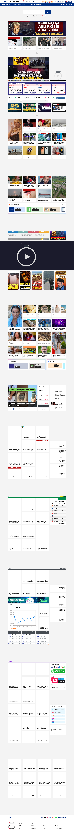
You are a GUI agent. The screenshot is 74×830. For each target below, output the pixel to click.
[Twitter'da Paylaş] (60, 732)
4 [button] (18, 409)
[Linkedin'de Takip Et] (59, 667)
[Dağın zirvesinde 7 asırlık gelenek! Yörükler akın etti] (54, 474)
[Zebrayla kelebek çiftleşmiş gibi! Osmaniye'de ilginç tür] (54, 444)
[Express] (51, 2)
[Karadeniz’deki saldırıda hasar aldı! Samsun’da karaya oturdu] (44, 193)
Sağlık (32, 823)
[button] (53, 1)
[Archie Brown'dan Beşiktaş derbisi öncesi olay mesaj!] (11, 80)
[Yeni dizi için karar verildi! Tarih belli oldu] (42, 667)
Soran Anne (56, 825)
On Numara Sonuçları (59, 721)
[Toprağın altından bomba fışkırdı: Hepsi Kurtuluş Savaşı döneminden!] (44, 336)
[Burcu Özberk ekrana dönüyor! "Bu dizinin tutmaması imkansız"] (59, 343)
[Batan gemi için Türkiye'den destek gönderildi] (37, 80)
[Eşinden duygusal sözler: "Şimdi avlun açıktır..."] (44, 180)
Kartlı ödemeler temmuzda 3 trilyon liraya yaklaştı (44, 796)
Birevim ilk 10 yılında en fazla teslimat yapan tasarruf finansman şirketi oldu (29, 770)
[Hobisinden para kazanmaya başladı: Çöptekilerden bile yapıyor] (59, 790)
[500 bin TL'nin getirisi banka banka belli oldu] (54, 596)
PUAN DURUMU (54, 499)
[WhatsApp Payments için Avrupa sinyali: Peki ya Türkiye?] (59, 763)
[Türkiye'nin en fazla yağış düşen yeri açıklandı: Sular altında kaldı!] (59, 187)
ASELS (38, 643)
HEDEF (23, 636)
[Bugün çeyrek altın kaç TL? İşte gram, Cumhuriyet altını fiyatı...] (44, 123)
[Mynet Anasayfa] (5, 1)
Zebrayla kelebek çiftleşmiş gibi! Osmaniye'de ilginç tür (62, 444)
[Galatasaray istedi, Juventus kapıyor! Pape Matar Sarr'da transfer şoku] (14, 457)
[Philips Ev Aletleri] (43, 2)
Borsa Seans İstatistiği (46, 822)
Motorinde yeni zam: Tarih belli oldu (62, 588)
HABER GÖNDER (64, 4)
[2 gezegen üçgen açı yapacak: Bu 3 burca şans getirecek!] (59, 323)
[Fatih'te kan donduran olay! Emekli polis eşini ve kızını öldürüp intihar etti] (34, 80)
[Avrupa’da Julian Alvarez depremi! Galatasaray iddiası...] (29, 180)
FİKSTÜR (62, 499)
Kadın (20, 828)
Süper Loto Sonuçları (59, 715)
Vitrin (32, 826)
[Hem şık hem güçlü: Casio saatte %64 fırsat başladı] (28, 444)
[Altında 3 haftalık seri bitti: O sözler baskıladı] (29, 309)
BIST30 (20, 604)
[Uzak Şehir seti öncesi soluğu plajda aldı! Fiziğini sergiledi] (15, 316)
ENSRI (23, 643)
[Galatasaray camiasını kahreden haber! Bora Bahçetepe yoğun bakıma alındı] (48, 80)
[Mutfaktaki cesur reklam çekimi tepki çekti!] (15, 130)
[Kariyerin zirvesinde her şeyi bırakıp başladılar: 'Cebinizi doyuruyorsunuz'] (44, 621)
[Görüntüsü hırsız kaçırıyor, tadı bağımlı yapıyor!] (42, 444)
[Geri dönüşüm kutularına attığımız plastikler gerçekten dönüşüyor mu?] (28, 430)
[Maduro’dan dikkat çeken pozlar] (33, 80)
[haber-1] (13, 280)
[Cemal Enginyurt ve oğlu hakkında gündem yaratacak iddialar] (40, 80)
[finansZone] (58, 235)
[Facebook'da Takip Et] (52, 667)
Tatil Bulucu (56, 826)
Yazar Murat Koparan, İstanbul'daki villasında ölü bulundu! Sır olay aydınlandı (62, 619)
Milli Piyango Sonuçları (59, 709)
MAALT (9, 639)
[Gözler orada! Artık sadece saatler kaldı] (14, 581)
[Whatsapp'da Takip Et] (64, 667)
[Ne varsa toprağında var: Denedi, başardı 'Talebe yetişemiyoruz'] (14, 790)
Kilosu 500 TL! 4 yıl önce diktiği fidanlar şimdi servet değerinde (14, 783)
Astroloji (32, 825)
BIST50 (15, 604)
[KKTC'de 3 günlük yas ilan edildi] (15, 80)
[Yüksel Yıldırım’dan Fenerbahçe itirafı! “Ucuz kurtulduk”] (42, 502)
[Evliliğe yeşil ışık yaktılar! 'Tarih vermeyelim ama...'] (42, 735)
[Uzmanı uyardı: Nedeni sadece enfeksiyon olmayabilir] (29, 193)
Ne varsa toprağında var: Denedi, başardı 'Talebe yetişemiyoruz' (13, 797)
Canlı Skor (64, 496)
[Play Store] (11, 822)
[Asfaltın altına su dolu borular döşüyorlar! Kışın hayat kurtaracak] (54, 452)
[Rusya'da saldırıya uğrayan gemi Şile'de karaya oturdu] (23, 80)
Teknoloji (32, 822)
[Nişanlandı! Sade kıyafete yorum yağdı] (15, 336)
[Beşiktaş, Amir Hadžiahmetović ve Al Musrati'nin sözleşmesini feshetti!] (22, 80)
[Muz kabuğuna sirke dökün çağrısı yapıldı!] (15, 180)
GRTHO (9, 641)
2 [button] (13, 409)
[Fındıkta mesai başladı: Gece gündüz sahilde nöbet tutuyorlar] (42, 588)
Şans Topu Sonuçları (59, 718)
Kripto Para (44, 828)
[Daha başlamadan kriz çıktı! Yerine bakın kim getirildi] (14, 437)
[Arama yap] (56, 1)
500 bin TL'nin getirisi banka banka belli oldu (62, 596)
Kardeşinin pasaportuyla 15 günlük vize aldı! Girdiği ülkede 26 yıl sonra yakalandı (62, 460)
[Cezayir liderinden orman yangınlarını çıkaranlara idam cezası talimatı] (9, 80)
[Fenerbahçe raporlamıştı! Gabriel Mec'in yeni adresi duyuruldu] (44, 323)
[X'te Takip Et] (45, 817)
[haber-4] (49, 280)
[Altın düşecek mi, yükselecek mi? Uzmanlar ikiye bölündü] (20, 80)
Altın (36, 604)
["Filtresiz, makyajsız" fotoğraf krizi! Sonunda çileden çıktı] (14, 708)
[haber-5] (60, 280)
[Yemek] (49, 2)
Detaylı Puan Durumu (62, 523)
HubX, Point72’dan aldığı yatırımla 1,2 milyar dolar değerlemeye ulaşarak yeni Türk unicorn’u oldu (14, 770)
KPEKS (23, 639)
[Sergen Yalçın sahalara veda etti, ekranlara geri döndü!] (28, 516)
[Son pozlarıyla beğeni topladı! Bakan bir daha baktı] (42, 721)
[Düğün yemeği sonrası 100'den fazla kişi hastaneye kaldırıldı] (12, 80)
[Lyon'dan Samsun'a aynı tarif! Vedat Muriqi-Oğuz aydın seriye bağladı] (28, 68)
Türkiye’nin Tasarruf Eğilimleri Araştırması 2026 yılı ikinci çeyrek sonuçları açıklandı (44, 783)
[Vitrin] (47, 2)
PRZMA (9, 636)
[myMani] (22, 1)
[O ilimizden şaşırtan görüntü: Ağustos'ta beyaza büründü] (59, 123)
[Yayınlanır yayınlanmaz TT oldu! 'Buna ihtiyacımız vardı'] (28, 735)
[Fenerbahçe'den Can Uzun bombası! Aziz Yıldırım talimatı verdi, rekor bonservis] (41, 80)
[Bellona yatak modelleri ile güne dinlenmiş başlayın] (29, 776)
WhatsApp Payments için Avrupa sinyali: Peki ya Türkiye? (59, 770)
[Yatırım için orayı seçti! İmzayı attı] (14, 728)
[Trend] (45, 2)
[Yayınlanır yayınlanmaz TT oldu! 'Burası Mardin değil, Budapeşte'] (42, 464)
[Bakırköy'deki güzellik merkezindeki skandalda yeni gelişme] (19, 80)
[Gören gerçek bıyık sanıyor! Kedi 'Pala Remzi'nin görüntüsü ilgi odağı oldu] (54, 467)
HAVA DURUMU (33, 4)
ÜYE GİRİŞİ (61, 1)
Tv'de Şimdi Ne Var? (55, 687)
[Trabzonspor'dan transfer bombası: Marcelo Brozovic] (28, 457)
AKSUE (23, 641)
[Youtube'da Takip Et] (62, 667)
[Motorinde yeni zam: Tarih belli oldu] (54, 588)
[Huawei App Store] (11, 828)
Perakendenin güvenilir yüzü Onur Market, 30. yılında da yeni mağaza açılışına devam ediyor (59, 784)
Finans (20, 825)
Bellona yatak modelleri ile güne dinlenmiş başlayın (29, 783)
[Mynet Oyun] (29, 107)
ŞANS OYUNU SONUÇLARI (56, 706)
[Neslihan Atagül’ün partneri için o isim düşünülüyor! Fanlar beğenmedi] (47, 80)
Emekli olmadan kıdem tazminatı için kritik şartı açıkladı (62, 603)
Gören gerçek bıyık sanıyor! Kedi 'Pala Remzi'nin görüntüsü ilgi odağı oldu (61, 468)
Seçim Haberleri (33, 828)
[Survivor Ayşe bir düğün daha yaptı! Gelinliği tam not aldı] (14, 674)
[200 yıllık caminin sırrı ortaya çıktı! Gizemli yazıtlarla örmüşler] (44, 309)
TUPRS (38, 641)
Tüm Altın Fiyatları (42, 406)
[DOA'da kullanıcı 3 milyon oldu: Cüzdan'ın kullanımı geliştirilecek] (44, 80)
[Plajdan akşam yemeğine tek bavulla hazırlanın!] (59, 309)
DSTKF (23, 638)
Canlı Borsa (64, 568)
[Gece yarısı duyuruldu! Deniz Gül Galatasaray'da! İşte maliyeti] (8, 80)
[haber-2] (25, 280)
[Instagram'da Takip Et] (57, 667)
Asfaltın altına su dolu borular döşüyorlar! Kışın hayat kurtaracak (62, 452)
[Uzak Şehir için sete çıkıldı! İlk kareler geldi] (28, 721)
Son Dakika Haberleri (22, 822)
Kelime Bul (56, 823)
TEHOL (38, 636)
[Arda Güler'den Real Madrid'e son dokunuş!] (28, 543)
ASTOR (38, 639)
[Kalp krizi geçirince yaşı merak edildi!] (29, 123)
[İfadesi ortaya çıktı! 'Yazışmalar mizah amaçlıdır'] (28, 681)
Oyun (55, 822)
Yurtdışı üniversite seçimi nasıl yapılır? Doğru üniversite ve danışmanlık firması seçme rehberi (29, 797)
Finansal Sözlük (45, 825)
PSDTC (9, 638)
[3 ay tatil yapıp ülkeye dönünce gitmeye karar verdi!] (14, 694)
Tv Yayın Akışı (53, 684)
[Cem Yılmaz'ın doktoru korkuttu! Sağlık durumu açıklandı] (44, 350)
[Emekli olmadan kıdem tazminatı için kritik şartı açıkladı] (15, 350)
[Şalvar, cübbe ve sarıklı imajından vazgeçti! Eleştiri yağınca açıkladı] (28, 694)
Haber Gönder (62, 817)
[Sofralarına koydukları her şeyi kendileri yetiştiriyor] (14, 471)
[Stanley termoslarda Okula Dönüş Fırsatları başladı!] (59, 137)
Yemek (20, 826)
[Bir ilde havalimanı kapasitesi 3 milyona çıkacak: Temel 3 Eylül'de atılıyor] (28, 588)
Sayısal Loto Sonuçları (59, 712)
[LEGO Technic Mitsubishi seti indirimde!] (29, 350)
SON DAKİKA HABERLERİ (6, 4)
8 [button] (28, 409)
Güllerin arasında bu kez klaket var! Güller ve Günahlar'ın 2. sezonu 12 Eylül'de (43, 770)
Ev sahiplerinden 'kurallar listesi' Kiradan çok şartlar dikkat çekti (62, 612)
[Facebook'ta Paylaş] (57, 732)
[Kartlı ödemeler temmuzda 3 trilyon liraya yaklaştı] (44, 790)
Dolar (26, 604)
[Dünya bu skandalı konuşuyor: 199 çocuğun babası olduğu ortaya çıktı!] (38, 80)
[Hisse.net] (15, 107)
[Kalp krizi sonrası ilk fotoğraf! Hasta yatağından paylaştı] (30, 80)
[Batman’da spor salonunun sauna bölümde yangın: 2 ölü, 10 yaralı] (25, 80)
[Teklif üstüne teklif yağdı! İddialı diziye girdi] (28, 708)
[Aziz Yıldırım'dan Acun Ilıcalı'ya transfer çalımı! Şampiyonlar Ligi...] (31, 80)
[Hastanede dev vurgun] (42, 80)
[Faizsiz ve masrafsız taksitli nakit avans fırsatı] (29, 80)
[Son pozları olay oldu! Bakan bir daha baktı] (28, 667)
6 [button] (23, 409)
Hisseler (44, 826)
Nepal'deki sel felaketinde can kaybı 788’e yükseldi (18, 4)
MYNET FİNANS (14, 100)
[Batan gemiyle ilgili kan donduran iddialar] (36, 80)
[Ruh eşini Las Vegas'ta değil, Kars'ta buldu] (29, 336)
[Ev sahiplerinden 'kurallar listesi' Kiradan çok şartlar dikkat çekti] (28, 471)
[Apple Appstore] (11, 825)
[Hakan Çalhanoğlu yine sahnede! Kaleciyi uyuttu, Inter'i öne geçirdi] (14, 80)
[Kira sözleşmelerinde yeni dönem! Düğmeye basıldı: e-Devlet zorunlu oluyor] (45, 80)
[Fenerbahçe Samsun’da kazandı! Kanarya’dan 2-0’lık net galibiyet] (28, 529)
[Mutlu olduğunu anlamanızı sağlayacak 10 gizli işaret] (29, 137)
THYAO (38, 638)
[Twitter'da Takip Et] (54, 667)
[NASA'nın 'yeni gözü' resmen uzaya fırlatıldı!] (15, 193)
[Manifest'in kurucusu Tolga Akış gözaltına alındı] (42, 681)
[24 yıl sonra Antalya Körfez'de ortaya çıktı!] (44, 137)
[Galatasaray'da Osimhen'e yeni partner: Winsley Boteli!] (27, 80)
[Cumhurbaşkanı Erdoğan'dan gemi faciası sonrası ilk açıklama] (26, 80)
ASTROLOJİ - (46, 106)
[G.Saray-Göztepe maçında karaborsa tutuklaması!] (42, 430)
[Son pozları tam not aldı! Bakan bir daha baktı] (42, 701)
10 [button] (33, 409)
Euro (31, 604)
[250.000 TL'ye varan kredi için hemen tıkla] (18, 80)
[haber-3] (37, 280)
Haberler (20, 823)
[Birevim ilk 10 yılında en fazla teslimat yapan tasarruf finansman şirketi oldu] (29, 763)
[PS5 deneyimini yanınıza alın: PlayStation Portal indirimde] (29, 323)
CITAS (9, 643)
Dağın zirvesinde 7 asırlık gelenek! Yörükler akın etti (62, 474)
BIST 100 (12, 607)
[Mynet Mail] (71, 4)
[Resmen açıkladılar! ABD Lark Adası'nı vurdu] (37, 28)
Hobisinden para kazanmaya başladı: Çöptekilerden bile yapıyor (59, 797)
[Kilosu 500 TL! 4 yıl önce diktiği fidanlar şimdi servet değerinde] (14, 776)
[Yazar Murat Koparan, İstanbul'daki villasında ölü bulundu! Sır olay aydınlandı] (54, 618)
